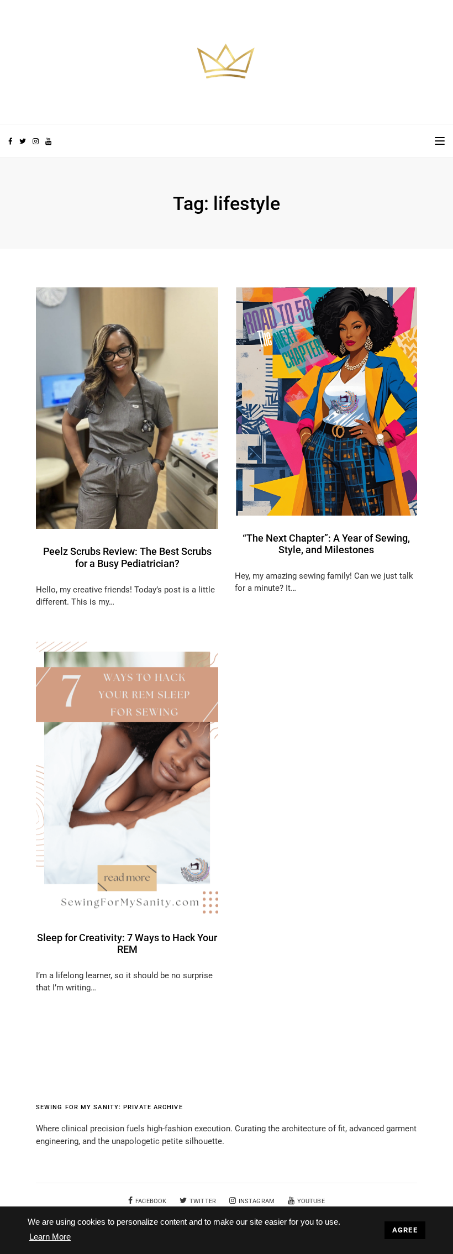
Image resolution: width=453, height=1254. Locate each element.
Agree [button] (405, 1230)
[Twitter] (22, 141)
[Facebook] (9, 141)
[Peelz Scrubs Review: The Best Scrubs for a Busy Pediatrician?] (127, 408)
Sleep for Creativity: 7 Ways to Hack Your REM (127, 944)
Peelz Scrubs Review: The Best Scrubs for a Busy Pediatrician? (127, 557)
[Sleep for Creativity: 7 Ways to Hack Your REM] (127, 778)
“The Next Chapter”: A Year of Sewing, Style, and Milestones (326, 544)
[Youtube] (48, 141)
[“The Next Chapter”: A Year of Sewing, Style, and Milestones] (326, 401)
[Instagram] (35, 141)
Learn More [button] (50, 1236)
